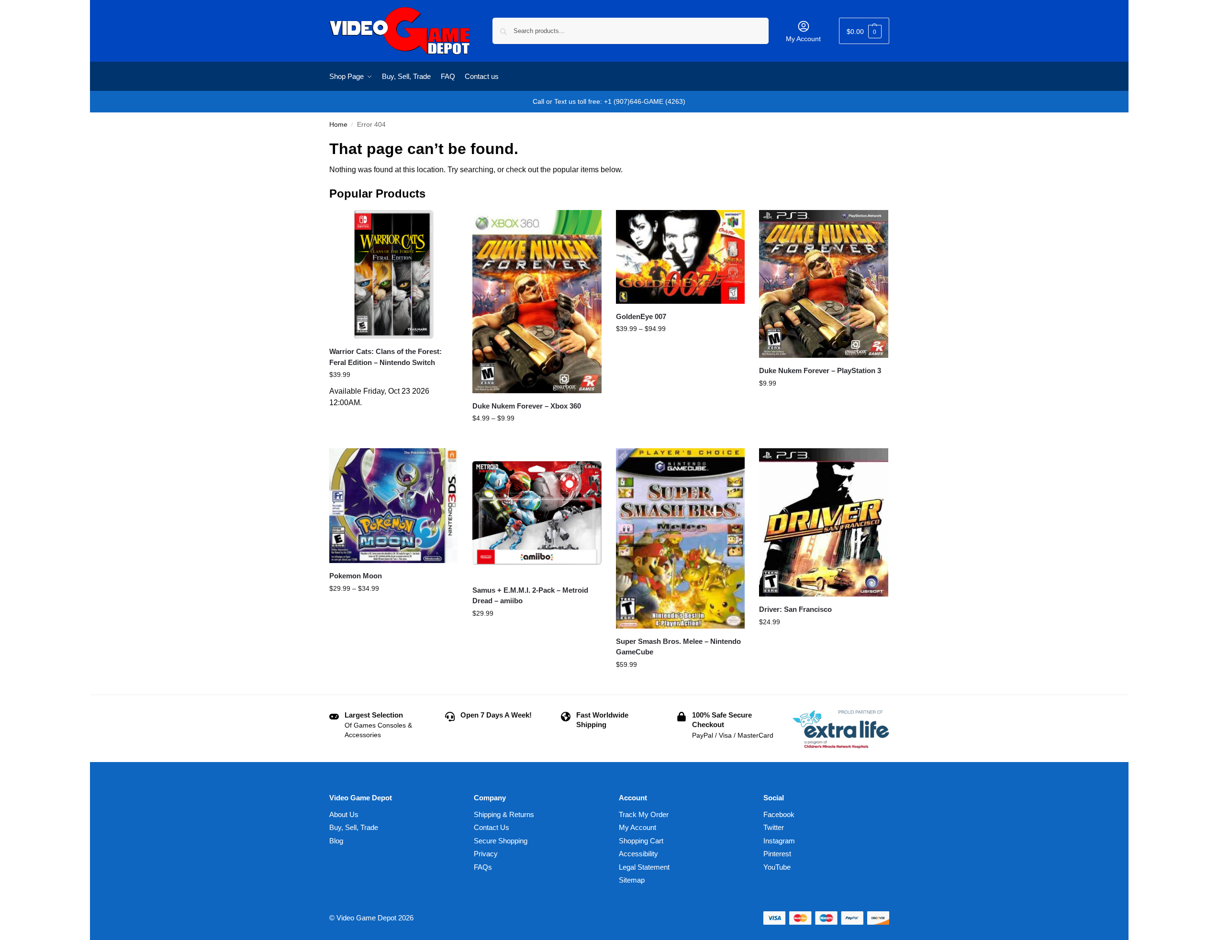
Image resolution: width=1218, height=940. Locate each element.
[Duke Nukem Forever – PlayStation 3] (823, 284)
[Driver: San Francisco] (823, 522)
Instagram (779, 841)
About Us (343, 814)
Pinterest (777, 854)
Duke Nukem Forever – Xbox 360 (526, 406)
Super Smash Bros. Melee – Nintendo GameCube (678, 646)
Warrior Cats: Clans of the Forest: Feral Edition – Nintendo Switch (385, 356)
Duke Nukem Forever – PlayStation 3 (820, 370)
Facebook (778, 814)
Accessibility (638, 854)
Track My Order (644, 814)
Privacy (486, 854)
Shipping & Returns (504, 814)
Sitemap (632, 880)
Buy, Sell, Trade (353, 827)
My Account (803, 39)
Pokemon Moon (355, 576)
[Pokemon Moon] (393, 505)
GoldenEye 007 (641, 316)
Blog (336, 841)
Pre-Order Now (393, 418)
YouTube (777, 867)
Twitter (773, 827)
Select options (536, 438)
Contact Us (491, 827)
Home (338, 124)
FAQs (483, 867)
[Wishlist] (443, 224)
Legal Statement (644, 867)
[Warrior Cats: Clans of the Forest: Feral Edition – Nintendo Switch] (393, 274)
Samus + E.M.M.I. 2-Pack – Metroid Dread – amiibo (530, 595)
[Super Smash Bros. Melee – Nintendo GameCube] (680, 538)
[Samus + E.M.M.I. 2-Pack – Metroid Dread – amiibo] (537, 512)
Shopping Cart (641, 841)
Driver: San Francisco (795, 609)
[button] (864, 31)
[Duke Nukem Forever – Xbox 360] (537, 301)
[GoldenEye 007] (680, 257)
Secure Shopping (500, 841)
